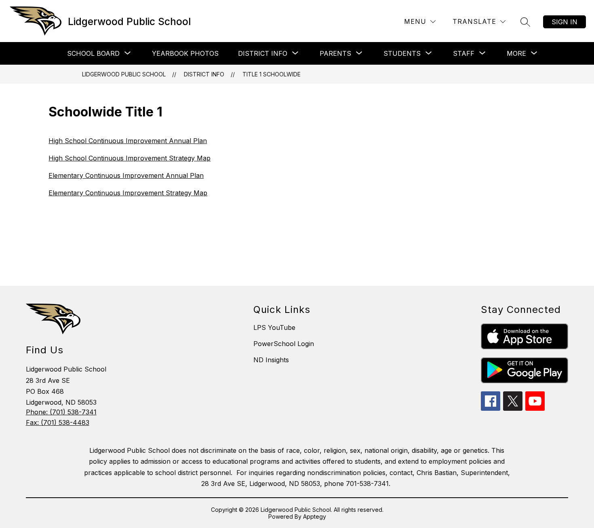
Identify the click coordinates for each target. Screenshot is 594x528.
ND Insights (271, 360)
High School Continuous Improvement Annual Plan (127, 141)
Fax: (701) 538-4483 (57, 422)
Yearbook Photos (185, 53)
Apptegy (314, 516)
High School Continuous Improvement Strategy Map (129, 158)
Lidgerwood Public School (124, 74)
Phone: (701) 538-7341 (61, 412)
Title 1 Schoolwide (271, 74)
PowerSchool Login (283, 344)
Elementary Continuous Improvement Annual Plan (126, 175)
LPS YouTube (274, 327)
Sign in (564, 22)
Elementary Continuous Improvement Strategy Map (127, 193)
